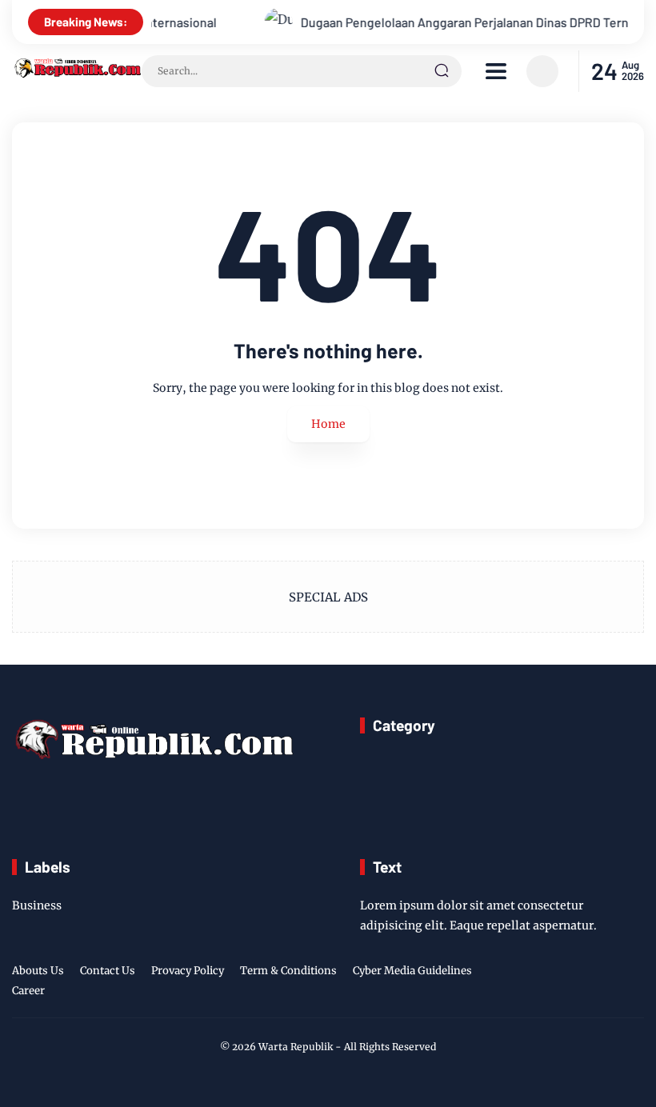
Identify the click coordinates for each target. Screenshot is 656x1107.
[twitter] (559, 983)
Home (328, 424)
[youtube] (633, 983)
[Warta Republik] (77, 74)
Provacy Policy (187, 970)
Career (28, 990)
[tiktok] (608, 983)
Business (37, 905)
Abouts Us (38, 970)
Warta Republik (295, 1047)
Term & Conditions (288, 970)
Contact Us (107, 970)
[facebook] (534, 983)
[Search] (442, 71)
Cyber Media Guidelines (412, 970)
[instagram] (584, 983)
